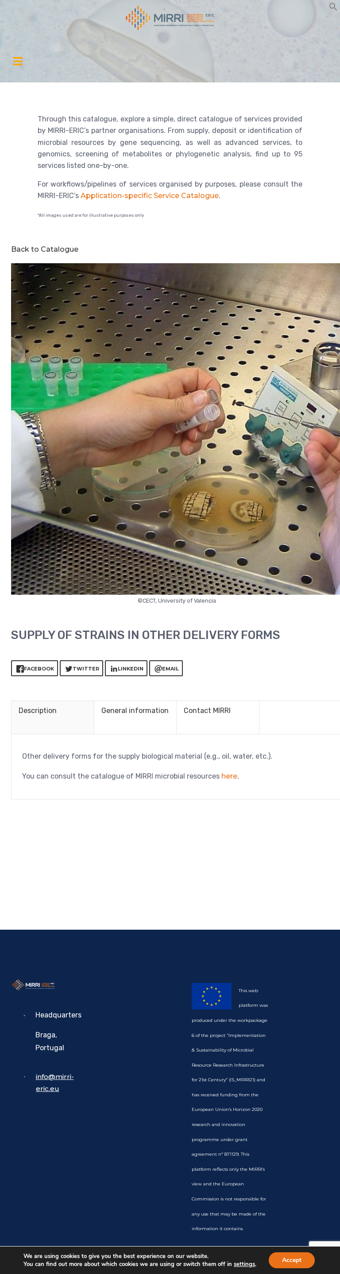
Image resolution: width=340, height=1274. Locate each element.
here (229, 776)
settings (244, 1264)
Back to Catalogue (44, 249)
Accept (291, 1260)
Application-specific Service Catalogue (150, 195)
